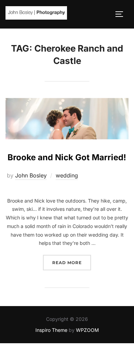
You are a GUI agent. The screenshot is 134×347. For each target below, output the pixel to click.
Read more (71, 262)
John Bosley (31, 175)
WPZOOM (87, 330)
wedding (67, 175)
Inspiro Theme (51, 330)
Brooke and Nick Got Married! (67, 157)
